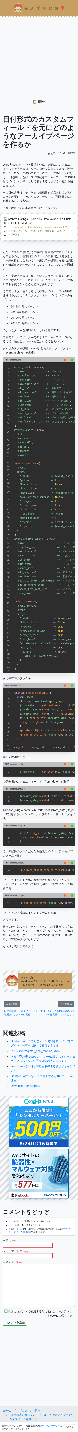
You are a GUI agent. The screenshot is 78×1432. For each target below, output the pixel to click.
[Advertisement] (39, 54)
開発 (41, 101)
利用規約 (27, 1232)
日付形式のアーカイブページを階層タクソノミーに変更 (21, 1012)
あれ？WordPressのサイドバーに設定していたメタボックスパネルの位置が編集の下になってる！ (43, 1058)
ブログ (23, 1410)
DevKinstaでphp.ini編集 (25, 1086)
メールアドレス (17, 1251)
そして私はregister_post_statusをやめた (36, 1051)
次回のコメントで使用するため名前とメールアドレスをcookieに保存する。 (41, 1313)
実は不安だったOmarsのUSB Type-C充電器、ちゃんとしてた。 (57, 1014)
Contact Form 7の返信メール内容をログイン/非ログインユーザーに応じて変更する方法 (42, 1043)
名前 (10, 1240)
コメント (13, 1262)
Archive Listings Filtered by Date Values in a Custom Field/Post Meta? (40, 221)
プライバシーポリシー (50, 1425)
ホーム (7, 1410)
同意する (69, 1426)
